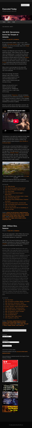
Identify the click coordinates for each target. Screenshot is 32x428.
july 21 (9, 218)
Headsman (16, 39)
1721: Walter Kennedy (10, 186)
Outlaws (12, 324)
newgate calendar (11, 325)
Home (4, 22)
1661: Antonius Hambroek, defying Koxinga (14, 189)
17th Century (9, 321)
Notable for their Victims (7, 215)
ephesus (20, 216)
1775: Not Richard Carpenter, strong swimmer (15, 188)
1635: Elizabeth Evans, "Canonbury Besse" (15, 308)
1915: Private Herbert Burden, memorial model (15, 202)
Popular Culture (17, 215)
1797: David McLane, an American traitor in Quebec (16, 196)
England (19, 322)
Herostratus (26, 96)
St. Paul (4, 62)
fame (24, 216)
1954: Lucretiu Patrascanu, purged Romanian (15, 309)
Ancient (8, 212)
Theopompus (15, 95)
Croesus (27, 57)
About (9, 22)
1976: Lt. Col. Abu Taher (10, 206)
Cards (13, 22)
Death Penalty (9, 214)
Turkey (22, 215)
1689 (25, 324)
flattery (5, 325)
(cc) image (26, 176)
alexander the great (13, 216)
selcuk (16, 218)
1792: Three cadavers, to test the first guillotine (15, 304)
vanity (9, 219)
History (22, 214)
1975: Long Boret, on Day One (12, 318)
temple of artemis (22, 218)
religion (12, 218)
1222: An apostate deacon (11, 314)
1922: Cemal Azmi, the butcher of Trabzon (14, 303)
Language (27, 214)
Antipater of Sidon (14, 152)
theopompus (5, 219)
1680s (21, 324)
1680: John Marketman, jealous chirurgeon (14, 311)
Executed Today (9, 9)
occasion (4, 243)
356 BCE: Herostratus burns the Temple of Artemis (10, 34)
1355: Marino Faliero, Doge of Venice (13, 316)
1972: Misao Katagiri (9, 191)
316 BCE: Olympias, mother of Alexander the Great (16, 306)
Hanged (4, 324)
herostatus (4, 218)
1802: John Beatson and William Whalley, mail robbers (17, 301)
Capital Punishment (23, 212)
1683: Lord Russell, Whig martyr (12, 198)
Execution (14, 214)
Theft (15, 324)
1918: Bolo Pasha (9, 300)
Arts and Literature (14, 212)
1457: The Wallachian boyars (11, 313)
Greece (18, 214)
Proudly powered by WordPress (16, 425)
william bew (21, 325)
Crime (3, 214)
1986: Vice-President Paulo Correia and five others (16, 204)
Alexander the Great (12, 44)
